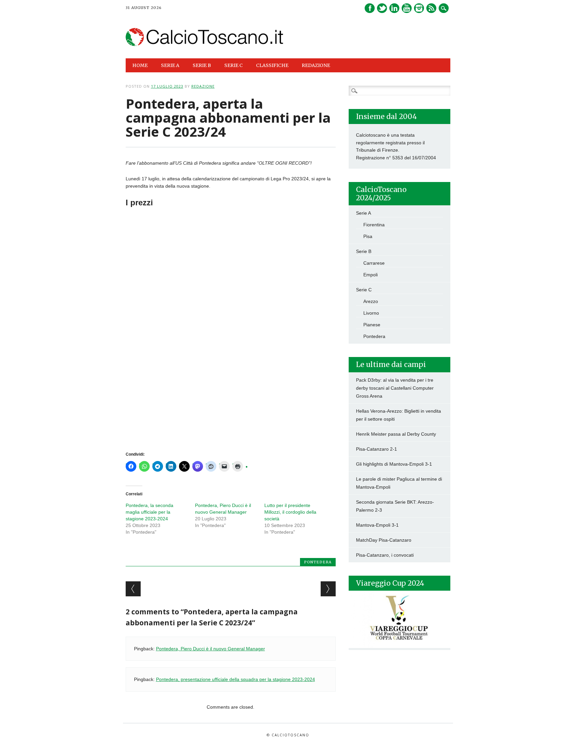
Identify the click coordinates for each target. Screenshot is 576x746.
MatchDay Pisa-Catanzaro (383, 540)
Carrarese (374, 263)
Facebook (370, 8)
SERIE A (170, 65)
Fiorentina (374, 224)
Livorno (371, 313)
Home (140, 65)
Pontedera (318, 562)
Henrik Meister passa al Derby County (396, 434)
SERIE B (202, 65)
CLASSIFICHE (272, 65)
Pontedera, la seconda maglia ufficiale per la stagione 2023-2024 (149, 512)
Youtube (407, 8)
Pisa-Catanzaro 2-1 (376, 449)
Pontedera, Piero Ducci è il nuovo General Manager (210, 648)
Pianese (371, 324)
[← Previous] (133, 588)
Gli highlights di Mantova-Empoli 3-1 (394, 464)
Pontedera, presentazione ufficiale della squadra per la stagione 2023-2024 (235, 679)
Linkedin (394, 8)
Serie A (363, 213)
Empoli (370, 274)
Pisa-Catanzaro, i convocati (385, 555)
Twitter (382, 8)
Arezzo (370, 301)
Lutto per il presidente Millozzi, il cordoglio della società (290, 512)
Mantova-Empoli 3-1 (377, 525)
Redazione (316, 65)
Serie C (364, 289)
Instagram (419, 8)
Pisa (367, 236)
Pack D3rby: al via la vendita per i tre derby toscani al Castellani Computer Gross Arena (395, 388)
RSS (431, 8)
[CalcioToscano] (205, 44)
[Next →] (328, 588)
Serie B (363, 251)
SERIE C (233, 65)
